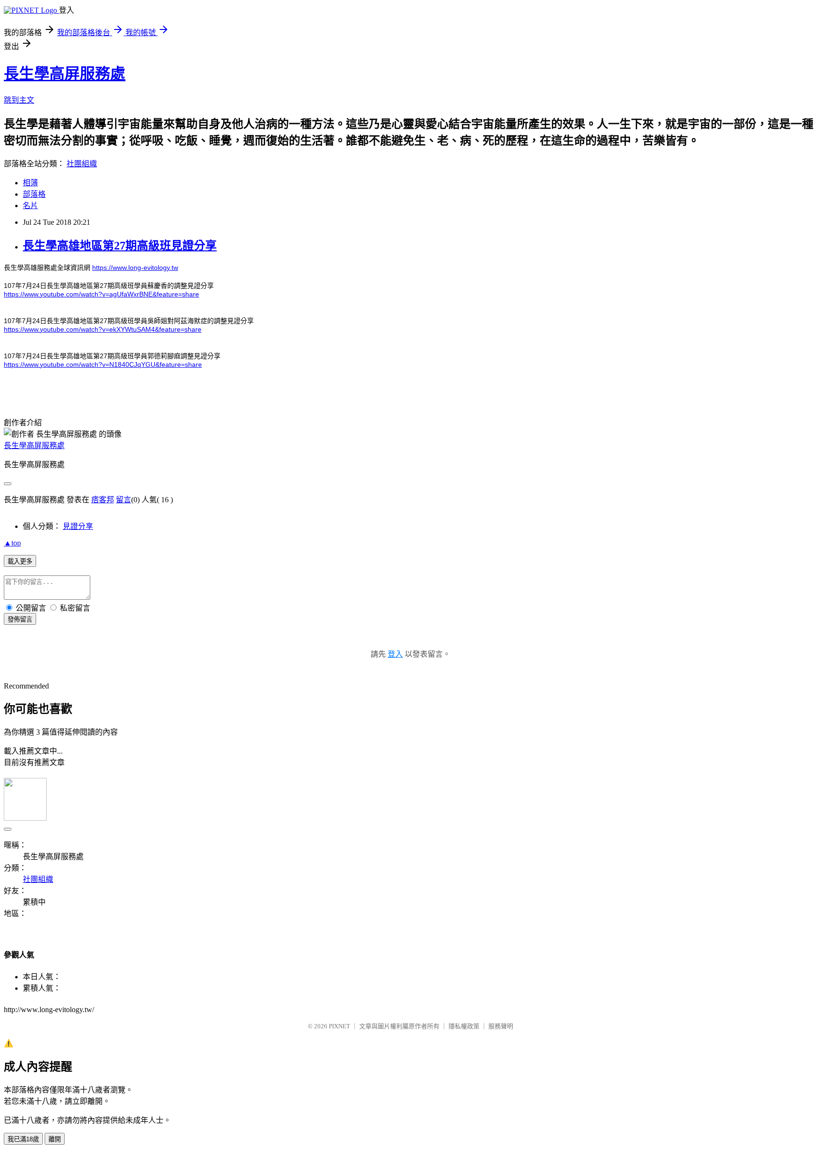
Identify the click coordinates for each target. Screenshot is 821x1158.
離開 (54, 1139)
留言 (123, 500)
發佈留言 (20, 619)
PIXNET (339, 1026)
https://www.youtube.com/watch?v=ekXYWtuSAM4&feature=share (102, 329)
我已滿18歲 (23, 1139)
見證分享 (78, 526)
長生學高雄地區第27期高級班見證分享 (120, 245)
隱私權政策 (464, 1026)
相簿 (30, 183)
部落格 (34, 194)
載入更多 (20, 561)
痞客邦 (102, 500)
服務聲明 (500, 1026)
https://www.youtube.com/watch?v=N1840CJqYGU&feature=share (103, 364)
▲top (12, 543)
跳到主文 (19, 100)
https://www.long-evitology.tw (135, 267)
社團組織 (82, 164)
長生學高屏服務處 (64, 73)
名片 (30, 205)
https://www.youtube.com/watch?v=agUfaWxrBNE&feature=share (101, 294)
